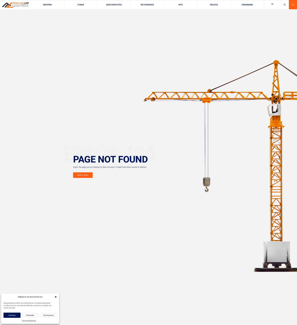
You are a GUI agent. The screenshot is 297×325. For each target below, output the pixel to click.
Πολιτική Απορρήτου (29, 321)
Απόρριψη (30, 315)
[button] (56, 297)
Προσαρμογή (48, 315)
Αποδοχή (11, 315)
